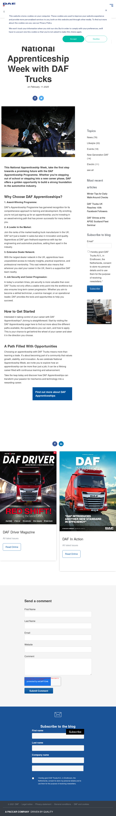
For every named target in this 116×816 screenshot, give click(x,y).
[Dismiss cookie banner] (106, 10)
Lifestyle (93, 143)
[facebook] (35, 98)
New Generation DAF (98, 156)
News (92, 137)
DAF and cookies (81, 804)
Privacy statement (43, 804)
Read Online (12, 547)
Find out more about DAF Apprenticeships (50, 393)
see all (90, 170)
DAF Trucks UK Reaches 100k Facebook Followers (97, 207)
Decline (96, 39)
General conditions (62, 804)
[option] (38, 406)
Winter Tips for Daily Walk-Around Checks (97, 195)
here (33, 324)
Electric (93, 164)
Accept (73, 39)
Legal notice (27, 804)
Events (92, 149)
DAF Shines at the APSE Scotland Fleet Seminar (97, 221)
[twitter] (41, 98)
